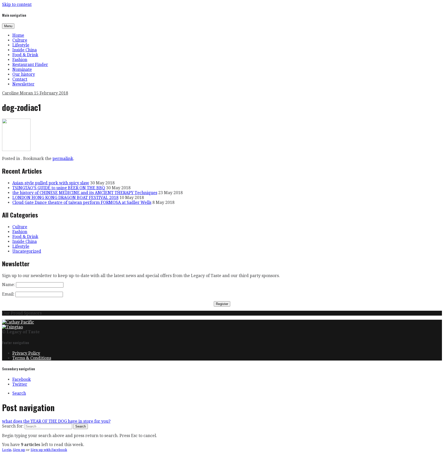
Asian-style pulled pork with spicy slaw (50, 183)
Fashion (19, 59)
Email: (8, 294)
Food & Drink (25, 54)
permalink (62, 158)
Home (18, 35)
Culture (19, 40)
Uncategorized (26, 251)
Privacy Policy (26, 353)
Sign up (19, 450)
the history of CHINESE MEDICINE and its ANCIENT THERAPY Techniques (84, 192)
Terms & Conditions (31, 358)
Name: (8, 284)
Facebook (21, 379)
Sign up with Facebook (49, 450)
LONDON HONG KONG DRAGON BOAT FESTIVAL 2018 (65, 197)
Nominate (22, 69)
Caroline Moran (18, 93)
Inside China (24, 50)
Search (19, 393)
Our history (23, 74)
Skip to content (17, 4)
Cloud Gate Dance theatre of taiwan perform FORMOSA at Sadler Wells (81, 202)
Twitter (19, 384)
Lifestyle (20, 45)
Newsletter (23, 84)
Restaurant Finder (30, 64)
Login (6, 450)
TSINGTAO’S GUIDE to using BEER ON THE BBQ (58, 187)
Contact (19, 79)
